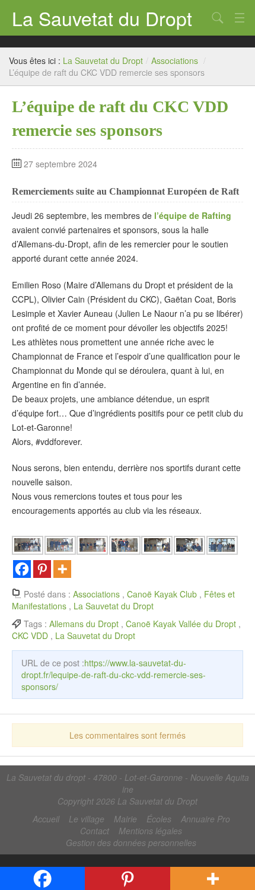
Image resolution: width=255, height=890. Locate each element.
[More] (62, 569)
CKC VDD (30, 635)
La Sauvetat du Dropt (102, 17)
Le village (86, 819)
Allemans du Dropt (84, 624)
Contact (94, 831)
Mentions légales (150, 831)
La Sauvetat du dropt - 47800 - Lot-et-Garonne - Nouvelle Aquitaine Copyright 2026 (128, 789)
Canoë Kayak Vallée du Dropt (181, 624)
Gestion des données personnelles (131, 842)
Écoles (158, 819)
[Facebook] (22, 569)
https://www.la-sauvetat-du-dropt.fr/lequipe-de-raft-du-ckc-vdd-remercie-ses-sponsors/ (113, 674)
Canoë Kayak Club (162, 594)
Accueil (46, 819)
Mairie (125, 819)
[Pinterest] (42, 569)
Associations (174, 60)
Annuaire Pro (205, 819)
